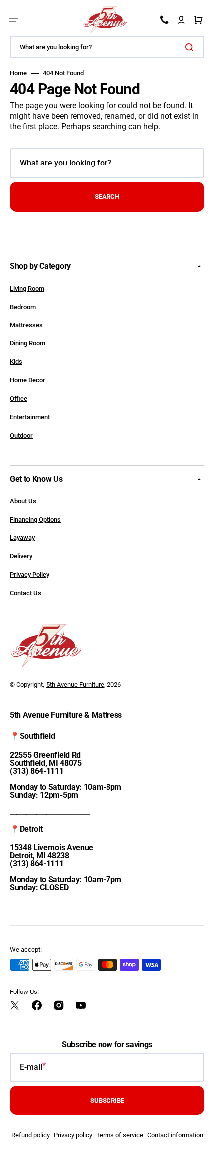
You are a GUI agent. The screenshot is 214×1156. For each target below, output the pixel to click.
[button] (14, 20)
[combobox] (107, 47)
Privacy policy (73, 1135)
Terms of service (119, 1135)
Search (107, 196)
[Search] (191, 47)
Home (18, 73)
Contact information (175, 1135)
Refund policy (30, 1135)
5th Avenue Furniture (75, 684)
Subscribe (107, 1100)
